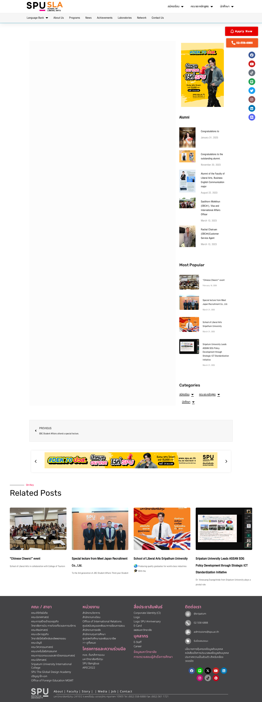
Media (103, 691)
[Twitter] (251, 90)
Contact (126, 691)
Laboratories (125, 17)
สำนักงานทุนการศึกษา (94, 634)
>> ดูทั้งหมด (89, 643)
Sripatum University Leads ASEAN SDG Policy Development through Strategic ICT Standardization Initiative (216, 352)
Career (138, 646)
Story (86, 691)
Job (113, 691)
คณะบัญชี (36, 643)
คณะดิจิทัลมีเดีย (39, 613)
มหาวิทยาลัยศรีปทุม (93, 659)
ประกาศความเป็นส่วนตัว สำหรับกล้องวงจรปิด (204, 659)
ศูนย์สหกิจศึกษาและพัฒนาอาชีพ (99, 639)
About (58, 691)
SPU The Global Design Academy (51, 672)
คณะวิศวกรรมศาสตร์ (42, 647)
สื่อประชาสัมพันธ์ (148, 607)
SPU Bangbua (91, 663)
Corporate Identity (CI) (147, 613)
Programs (74, 17)
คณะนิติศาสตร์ (38, 660)
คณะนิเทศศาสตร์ (40, 617)
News (88, 17)
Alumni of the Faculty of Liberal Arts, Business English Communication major (213, 180)
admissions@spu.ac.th (206, 632)
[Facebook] (251, 55)
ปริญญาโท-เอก (39, 676)
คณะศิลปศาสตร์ (39, 630)
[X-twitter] (208, 670)
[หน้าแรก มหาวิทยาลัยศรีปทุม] (39, 693)
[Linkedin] (251, 108)
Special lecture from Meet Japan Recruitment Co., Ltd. (215, 302)
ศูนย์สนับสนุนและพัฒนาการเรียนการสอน (104, 626)
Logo (137, 617)
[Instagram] (251, 99)
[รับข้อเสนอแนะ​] (188, 641)
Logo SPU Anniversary (147, 621)
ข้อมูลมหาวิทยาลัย (145, 652)
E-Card (138, 626)
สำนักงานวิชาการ (91, 613)
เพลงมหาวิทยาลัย (143, 630)
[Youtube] (251, 63)
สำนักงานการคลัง (92, 630)
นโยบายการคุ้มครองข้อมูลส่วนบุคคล (204, 649)
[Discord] (251, 117)
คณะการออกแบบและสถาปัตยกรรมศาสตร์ (53, 656)
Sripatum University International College (51, 666)
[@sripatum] (188, 614)
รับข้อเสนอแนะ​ (201, 641)
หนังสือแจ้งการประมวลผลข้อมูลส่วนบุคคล (207, 653)
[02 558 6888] (188, 623)
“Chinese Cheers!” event (214, 280)
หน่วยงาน (91, 607)
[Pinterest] (216, 678)
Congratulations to (210, 131)
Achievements (104, 17)
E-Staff (138, 642)
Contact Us (158, 17)
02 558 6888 (201, 623)
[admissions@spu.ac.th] (188, 632)
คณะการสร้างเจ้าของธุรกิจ (45, 621)
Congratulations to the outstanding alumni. (212, 156)
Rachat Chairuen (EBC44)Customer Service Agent (210, 233)
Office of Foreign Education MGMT (52, 681)
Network (141, 17)
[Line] (251, 81)
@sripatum (200, 614)
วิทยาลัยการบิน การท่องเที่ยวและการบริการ (53, 626)
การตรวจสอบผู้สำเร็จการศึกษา (153, 657)
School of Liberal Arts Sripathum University (212, 324)
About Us (58, 17)
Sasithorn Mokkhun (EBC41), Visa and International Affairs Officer (210, 207)
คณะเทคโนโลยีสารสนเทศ (44, 651)
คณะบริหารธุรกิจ (40, 634)
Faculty (72, 691)
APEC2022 (89, 668)
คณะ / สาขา (41, 607)
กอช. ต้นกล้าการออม (94, 655)
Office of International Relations (102, 621)
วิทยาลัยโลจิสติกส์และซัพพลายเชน (48, 639)
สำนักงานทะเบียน (91, 617)
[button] (183, 75)
